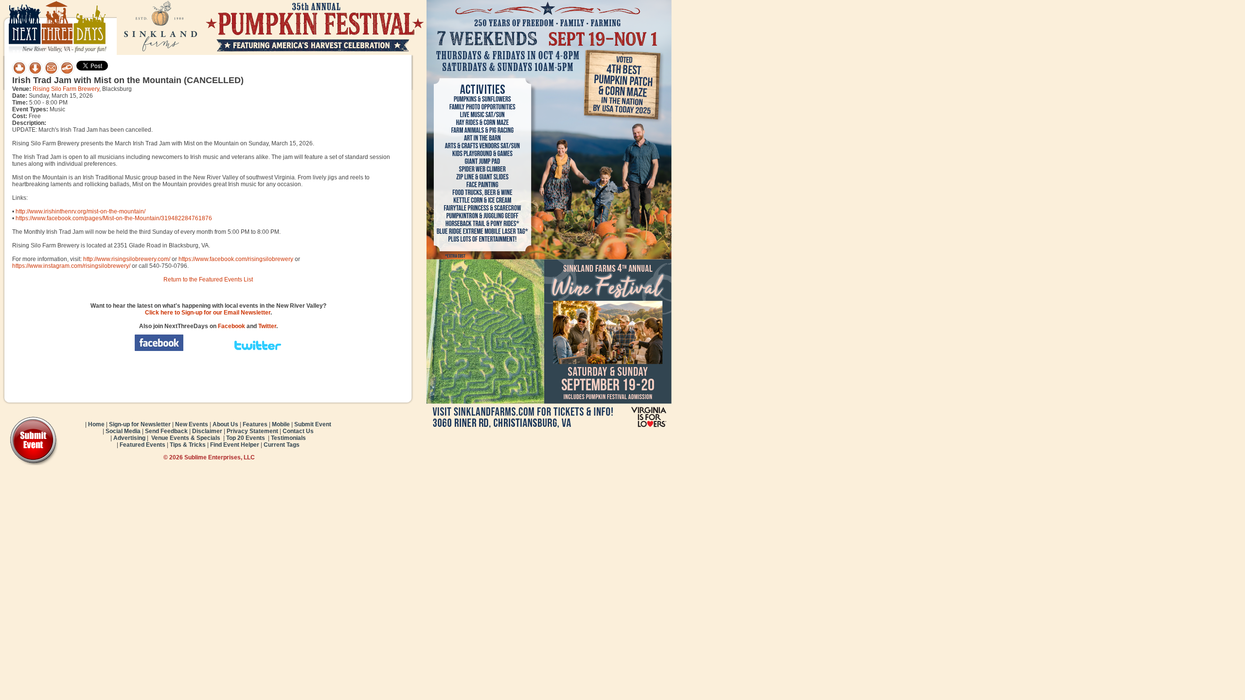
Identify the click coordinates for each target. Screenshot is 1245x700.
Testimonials (288, 438)
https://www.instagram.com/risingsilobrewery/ (71, 265)
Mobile (281, 424)
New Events (191, 424)
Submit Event (312, 424)
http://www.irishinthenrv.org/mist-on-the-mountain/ (80, 211)
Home (96, 424)
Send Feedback (166, 431)
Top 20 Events (245, 438)
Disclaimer (207, 431)
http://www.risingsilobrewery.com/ (126, 259)
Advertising (129, 438)
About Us (225, 424)
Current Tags (282, 444)
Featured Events (142, 444)
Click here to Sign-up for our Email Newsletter (207, 312)
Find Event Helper (234, 444)
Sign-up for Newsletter (140, 424)
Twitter (267, 326)
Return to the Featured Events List (208, 279)
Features (255, 424)
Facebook (231, 326)
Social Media (123, 431)
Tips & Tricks (188, 444)
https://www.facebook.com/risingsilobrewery (235, 259)
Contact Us (298, 431)
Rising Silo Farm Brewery (66, 89)
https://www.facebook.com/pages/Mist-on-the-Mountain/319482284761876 (114, 218)
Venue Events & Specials (185, 438)
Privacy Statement (252, 431)
